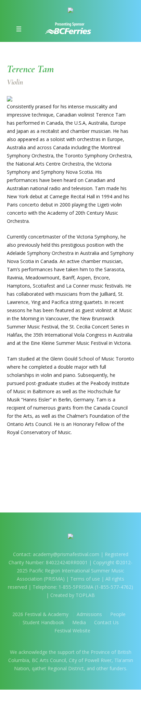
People (118, 614)
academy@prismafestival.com (67, 554)
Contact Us (106, 622)
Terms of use (85, 578)
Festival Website (72, 630)
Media (79, 622)
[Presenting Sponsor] (68, 28)
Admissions (89, 614)
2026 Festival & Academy (40, 614)
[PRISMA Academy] (70, 11)
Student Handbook (43, 622)
